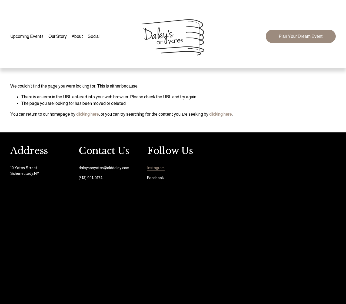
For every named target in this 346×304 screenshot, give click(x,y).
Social (93, 36)
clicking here (87, 114)
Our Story (57, 36)
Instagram (156, 168)
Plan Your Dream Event (301, 36)
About (77, 36)
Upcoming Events (27, 36)
